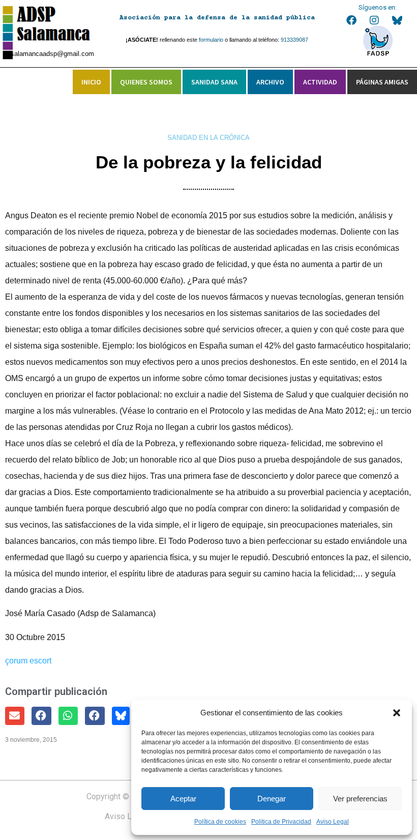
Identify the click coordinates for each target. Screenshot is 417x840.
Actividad (320, 81)
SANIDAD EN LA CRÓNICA (208, 137)
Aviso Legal (332, 821)
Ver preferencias (360, 798)
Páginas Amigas (382, 81)
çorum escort (28, 660)
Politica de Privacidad (281, 821)
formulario (211, 40)
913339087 (294, 40)
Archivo (270, 81)
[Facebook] (351, 20)
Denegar (271, 798)
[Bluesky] (397, 20)
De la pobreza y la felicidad (209, 162)
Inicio (91, 81)
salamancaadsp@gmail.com (52, 53)
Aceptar (183, 798)
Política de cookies (220, 821)
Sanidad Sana (214, 81)
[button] (397, 713)
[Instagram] (374, 20)
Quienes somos (146, 81)
